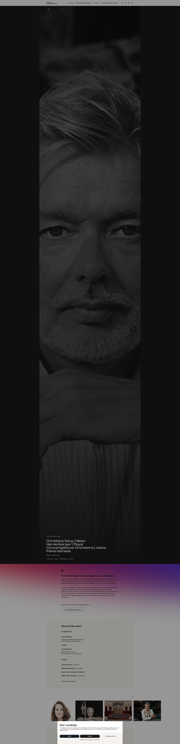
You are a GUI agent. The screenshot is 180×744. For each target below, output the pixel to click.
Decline (90, 736)
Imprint (90, 739)
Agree (69, 736)
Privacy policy (96, 739)
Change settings (110, 736)
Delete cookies (84, 739)
